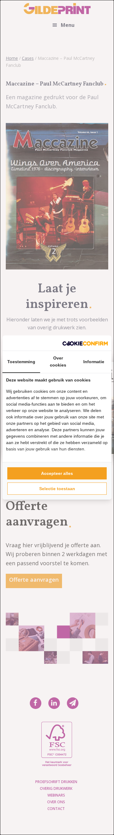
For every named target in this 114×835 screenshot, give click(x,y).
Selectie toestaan (57, 488)
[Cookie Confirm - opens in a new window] (85, 343)
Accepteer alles (57, 473)
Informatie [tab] (93, 361)
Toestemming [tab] (21, 361)
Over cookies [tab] (58, 361)
